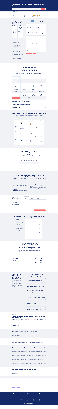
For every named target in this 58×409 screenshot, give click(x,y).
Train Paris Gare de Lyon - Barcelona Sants (16, 356)
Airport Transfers (41, 395)
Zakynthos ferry (34, 398)
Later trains (41, 143)
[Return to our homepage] (14, 1)
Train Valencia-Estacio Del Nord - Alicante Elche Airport (35, 352)
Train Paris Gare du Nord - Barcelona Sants (25, 359)
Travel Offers (41, 396)
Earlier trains (17, 143)
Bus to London (20, 397)
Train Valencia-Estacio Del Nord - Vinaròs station (17, 359)
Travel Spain (40, 397)
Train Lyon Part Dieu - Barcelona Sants (42, 362)
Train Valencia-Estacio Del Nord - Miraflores (25, 356)
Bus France (20, 395)
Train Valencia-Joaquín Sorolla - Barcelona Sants (34, 351)
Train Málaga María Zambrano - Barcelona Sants (17, 363)
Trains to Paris (13, 395)
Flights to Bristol (28, 398)
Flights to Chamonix (28, 394)
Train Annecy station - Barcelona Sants (42, 352)
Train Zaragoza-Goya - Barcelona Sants (33, 356)
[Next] (45, 21)
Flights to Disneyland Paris (29, 397)
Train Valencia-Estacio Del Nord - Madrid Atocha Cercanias (35, 359)
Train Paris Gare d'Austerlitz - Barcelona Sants (43, 355)
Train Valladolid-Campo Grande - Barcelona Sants (43, 356)
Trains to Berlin (14, 397)
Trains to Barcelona (14, 398)
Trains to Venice (14, 396)
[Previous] (19, 160)
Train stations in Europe (42, 394)
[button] (28, 9)
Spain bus (20, 394)
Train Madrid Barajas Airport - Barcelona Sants (34, 355)
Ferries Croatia (34, 395)
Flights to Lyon (27, 395)
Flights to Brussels (28, 396)
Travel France (41, 398)
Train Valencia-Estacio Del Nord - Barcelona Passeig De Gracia (27, 355)
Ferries (33, 393)
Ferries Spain (34, 396)
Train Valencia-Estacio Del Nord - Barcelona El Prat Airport (27, 363)
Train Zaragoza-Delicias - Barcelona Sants (16, 351)
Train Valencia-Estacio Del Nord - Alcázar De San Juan (26, 362)
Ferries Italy (34, 397)
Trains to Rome (14, 394)
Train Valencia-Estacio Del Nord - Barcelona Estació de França (27, 352)
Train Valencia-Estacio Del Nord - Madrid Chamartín (43, 351)
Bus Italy (20, 396)
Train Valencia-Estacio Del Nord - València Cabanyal (35, 362)
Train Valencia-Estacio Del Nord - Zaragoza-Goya (17, 355)
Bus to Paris (20, 398)
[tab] (29, 23)
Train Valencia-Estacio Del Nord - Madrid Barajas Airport (44, 363)
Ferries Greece (34, 394)
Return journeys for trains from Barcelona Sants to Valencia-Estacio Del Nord (20, 343)
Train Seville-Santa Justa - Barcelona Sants (16, 373)
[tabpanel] (35, 205)
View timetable (14, 36)
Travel (40, 393)
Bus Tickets (20, 393)
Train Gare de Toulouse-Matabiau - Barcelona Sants (43, 359)
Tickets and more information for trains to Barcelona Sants (36, 342)
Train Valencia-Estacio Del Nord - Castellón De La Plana (35, 363)
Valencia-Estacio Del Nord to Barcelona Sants (32, 319)
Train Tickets (13, 393)
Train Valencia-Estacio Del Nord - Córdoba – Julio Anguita (18, 362)
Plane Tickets (27, 393)
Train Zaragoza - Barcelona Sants (24, 351)
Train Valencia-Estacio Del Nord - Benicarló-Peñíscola (18, 335)
